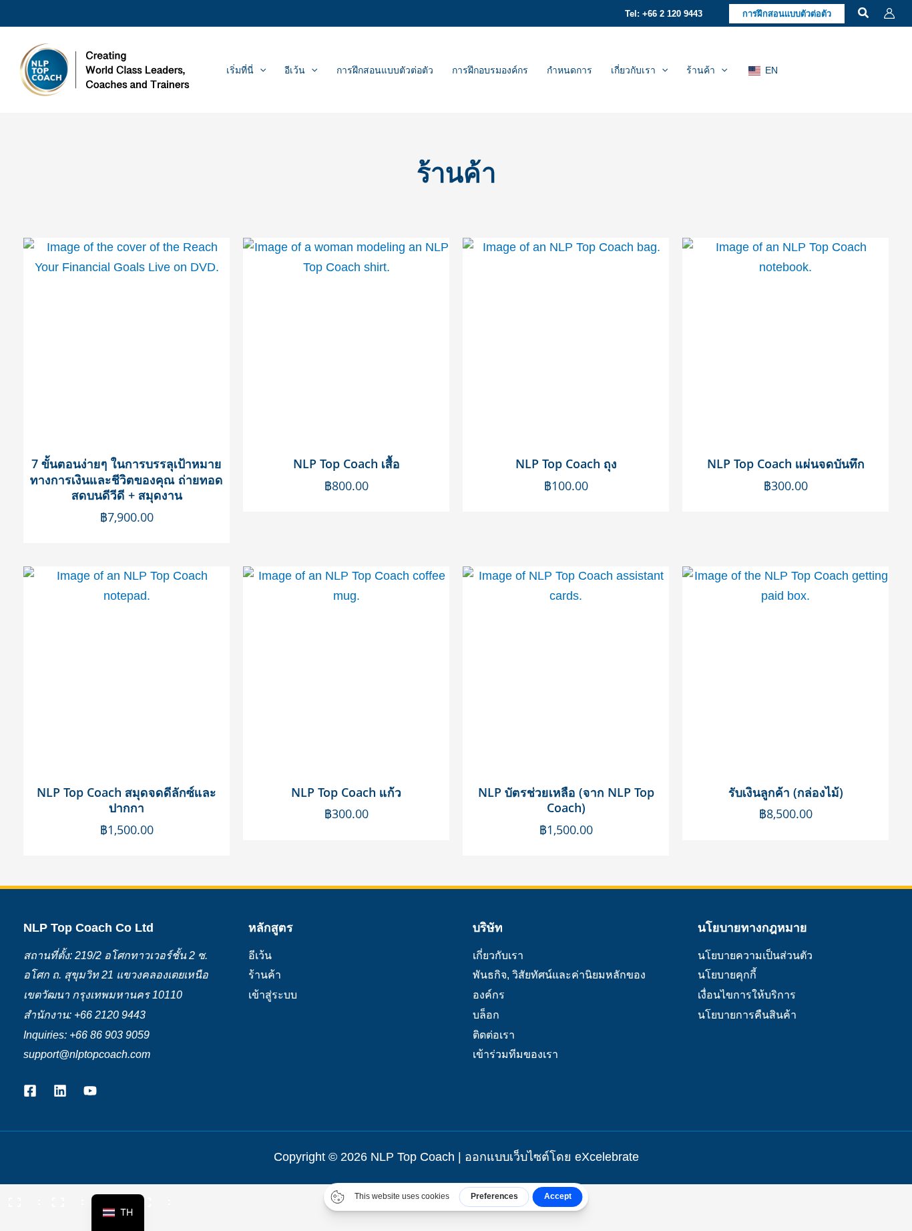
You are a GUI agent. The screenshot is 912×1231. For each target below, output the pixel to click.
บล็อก (486, 1015)
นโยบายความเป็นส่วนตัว (755, 955)
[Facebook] (30, 1090)
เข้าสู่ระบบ (272, 995)
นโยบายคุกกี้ (727, 975)
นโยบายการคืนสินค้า (747, 1015)
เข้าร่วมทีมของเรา (515, 1054)
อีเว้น (260, 955)
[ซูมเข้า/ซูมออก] (20, 1198)
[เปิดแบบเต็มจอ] (63, 1198)
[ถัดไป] (63, 1221)
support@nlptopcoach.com (86, 1054)
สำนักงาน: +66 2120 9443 (84, 1015)
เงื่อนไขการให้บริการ (747, 995)
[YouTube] (90, 1090)
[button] (664, 13)
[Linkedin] (60, 1090)
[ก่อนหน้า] (20, 1221)
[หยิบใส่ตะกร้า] (216, 261)
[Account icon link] (889, 13)
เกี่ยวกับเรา (498, 955)
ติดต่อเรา (494, 1035)
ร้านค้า (264, 975)
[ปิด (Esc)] (150, 1198)
